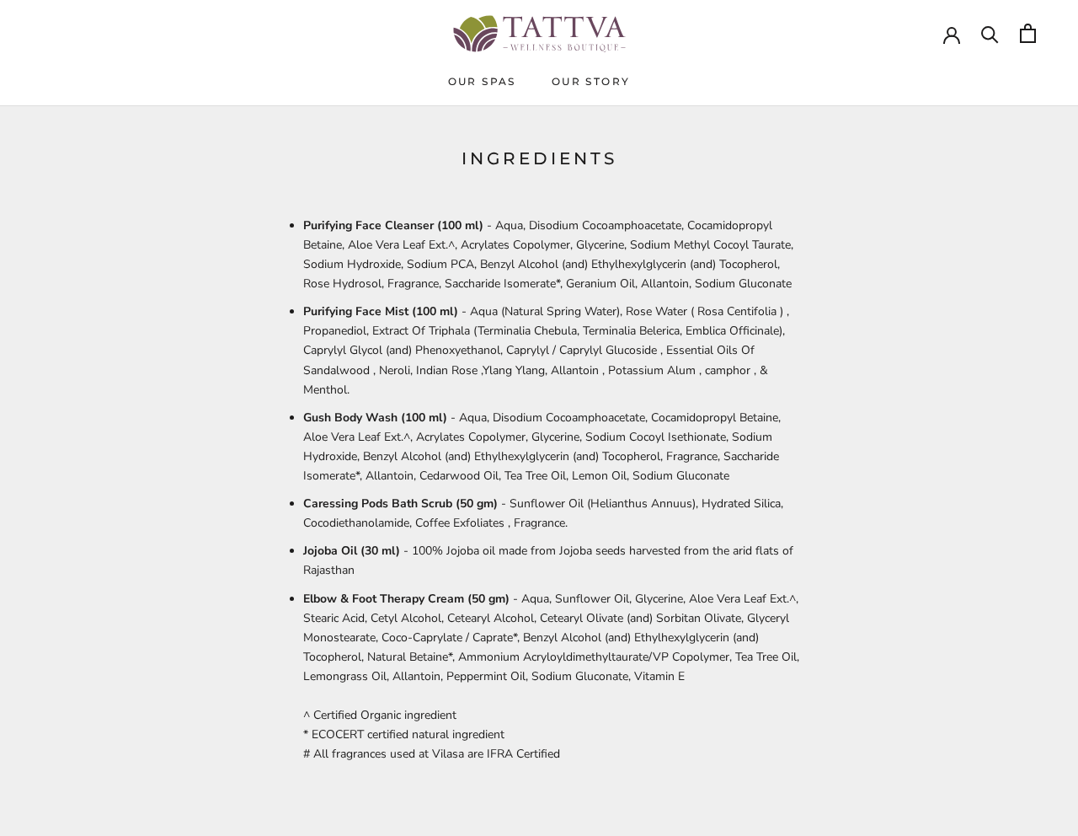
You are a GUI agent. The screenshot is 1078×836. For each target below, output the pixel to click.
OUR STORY (591, 81)
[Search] (990, 33)
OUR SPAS (482, 81)
